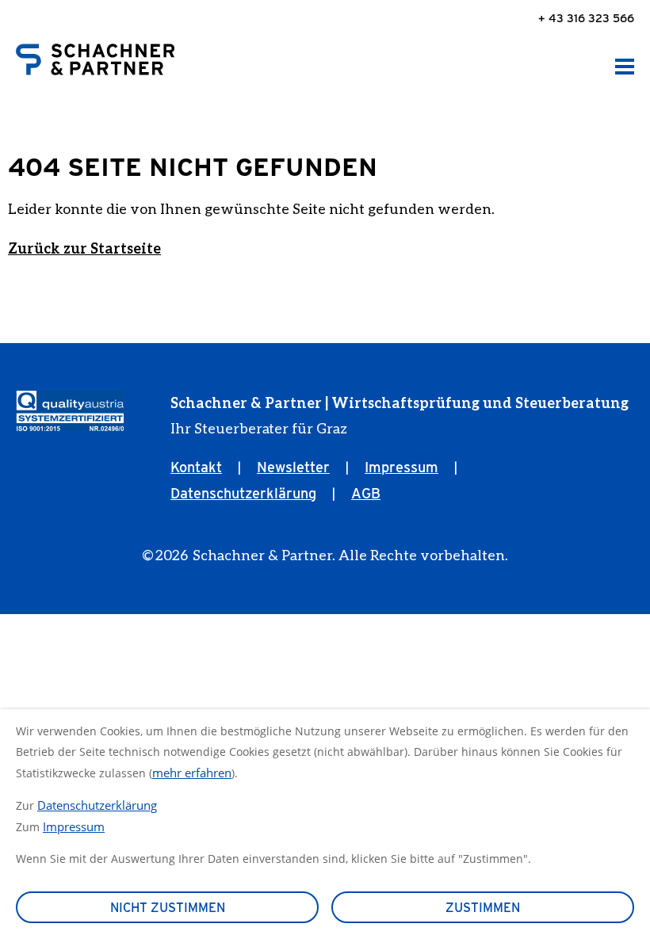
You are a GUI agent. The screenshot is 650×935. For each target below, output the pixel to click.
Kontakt (196, 467)
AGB (365, 493)
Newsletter (293, 467)
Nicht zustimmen (167, 907)
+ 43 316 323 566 (586, 18)
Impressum (401, 467)
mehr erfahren (191, 772)
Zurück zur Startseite (84, 248)
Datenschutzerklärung (243, 493)
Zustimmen (482, 907)
